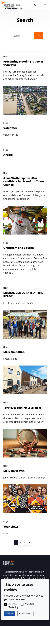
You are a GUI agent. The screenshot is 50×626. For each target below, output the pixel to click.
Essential (12, 603)
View (25, 83)
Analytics (29, 603)
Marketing (13, 607)
